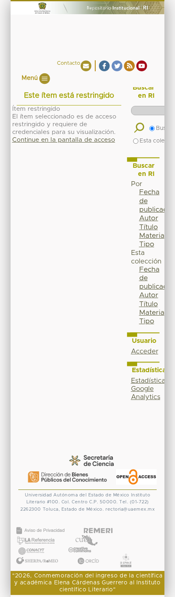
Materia (151, 235)
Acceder (144, 351)
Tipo (146, 244)
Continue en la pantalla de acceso (63, 140)
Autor (148, 218)
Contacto (68, 63)
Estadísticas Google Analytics (149, 389)
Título (148, 227)
